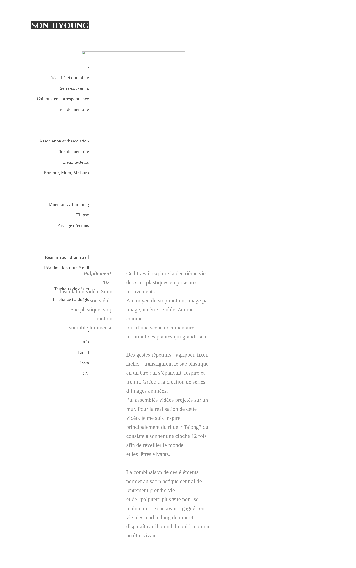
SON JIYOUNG (60, 25)
